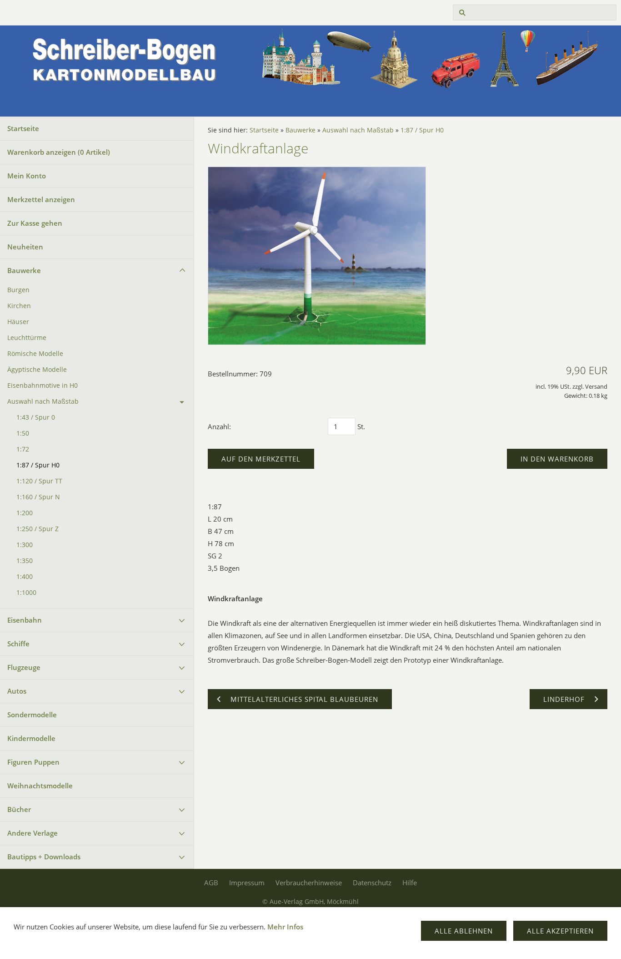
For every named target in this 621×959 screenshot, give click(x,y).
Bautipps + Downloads (43, 856)
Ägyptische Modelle (37, 369)
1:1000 (26, 593)
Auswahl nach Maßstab (43, 401)
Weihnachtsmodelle (40, 785)
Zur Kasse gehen (34, 223)
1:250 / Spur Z (37, 529)
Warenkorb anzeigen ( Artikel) (58, 152)
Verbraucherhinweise (308, 882)
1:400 (24, 577)
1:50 (22, 433)
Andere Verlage (32, 832)
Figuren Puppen (33, 761)
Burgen (18, 290)
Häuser (18, 322)
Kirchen (19, 306)
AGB (211, 882)
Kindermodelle (31, 738)
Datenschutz (372, 882)
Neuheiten (25, 246)
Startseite (23, 128)
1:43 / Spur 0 (35, 417)
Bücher (19, 809)
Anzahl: (219, 426)
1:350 (24, 561)
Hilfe (409, 882)
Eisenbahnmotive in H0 (42, 385)
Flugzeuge (23, 667)
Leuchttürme (26, 338)
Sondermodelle (32, 714)
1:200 (24, 513)
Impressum (247, 882)
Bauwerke (24, 270)
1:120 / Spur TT (39, 481)
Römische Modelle (35, 354)
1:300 (24, 545)
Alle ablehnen (464, 930)
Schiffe (18, 643)
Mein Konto (26, 175)
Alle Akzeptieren (560, 930)
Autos (16, 690)
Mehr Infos (285, 926)
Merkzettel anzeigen (41, 199)
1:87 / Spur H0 (38, 465)
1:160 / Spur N (38, 497)
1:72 (22, 449)
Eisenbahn (24, 619)
